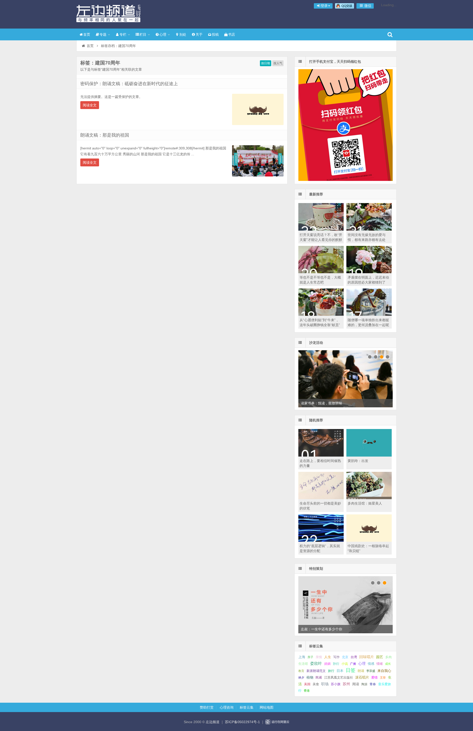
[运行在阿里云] (277, 722)
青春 (373, 684)
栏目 (142, 34)
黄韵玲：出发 (358, 461)
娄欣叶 (316, 663)
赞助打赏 (207, 707)
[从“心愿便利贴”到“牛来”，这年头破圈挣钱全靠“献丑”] (321, 315)
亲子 (310, 657)
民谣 (319, 677)
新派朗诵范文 (316, 671)
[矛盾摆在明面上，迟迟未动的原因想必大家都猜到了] (369, 272)
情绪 (379, 664)
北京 (345, 657)
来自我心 (384, 671)
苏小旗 (335, 684)
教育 (301, 671)
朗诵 (361, 671)
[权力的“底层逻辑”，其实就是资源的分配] (321, 540)
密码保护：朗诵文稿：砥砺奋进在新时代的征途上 (129, 83)
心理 (162, 34)
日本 (340, 671)
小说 (344, 664)
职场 (325, 684)
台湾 (354, 657)
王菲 (383, 677)
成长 (388, 664)
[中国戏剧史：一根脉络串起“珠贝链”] (369, 540)
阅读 (355, 684)
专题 (103, 34)
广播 (353, 664)
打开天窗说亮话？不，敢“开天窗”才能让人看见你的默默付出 (321, 240)
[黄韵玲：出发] (369, 455)
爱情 (374, 677)
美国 (307, 684)
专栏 (122, 34)
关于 (199, 34)
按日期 (265, 63)
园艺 (379, 657)
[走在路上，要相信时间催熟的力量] (321, 455)
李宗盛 (370, 671)
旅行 (331, 671)
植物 (309, 677)
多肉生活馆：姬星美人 (365, 503)
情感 (371, 664)
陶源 (364, 684)
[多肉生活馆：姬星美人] (369, 498)
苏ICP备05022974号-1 (242, 722)
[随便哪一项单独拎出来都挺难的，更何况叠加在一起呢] (369, 315)
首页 (86, 34)
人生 (327, 657)
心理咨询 (227, 707)
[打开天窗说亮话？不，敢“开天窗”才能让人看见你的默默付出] (321, 229)
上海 (301, 657)
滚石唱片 (362, 677)
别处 (182, 34)
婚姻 (327, 664)
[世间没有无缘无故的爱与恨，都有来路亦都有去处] (369, 229)
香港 (307, 690)
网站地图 (266, 707)
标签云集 (246, 707)
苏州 (346, 684)
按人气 (277, 63)
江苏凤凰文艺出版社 (338, 677)
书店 (231, 34)
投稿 (215, 34)
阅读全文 (90, 105)
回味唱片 (366, 657)
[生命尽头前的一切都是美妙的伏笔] (321, 498)
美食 (316, 684)
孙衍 (336, 664)
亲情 (319, 657)
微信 (367, 6)
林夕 (301, 677)
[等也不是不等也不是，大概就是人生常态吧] (321, 272)
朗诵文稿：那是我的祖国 (104, 135)
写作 (336, 657)
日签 (350, 670)
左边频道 (108, 13)
